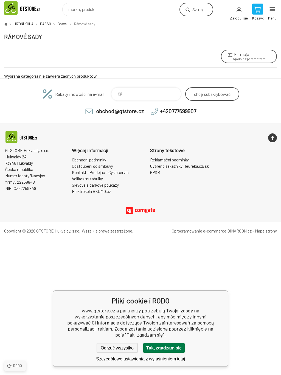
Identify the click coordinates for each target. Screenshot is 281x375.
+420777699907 (178, 111)
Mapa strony (266, 230)
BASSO (45, 24)
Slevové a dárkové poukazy (95, 185)
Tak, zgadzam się (164, 348)
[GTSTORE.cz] (5, 24)
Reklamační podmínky (169, 159)
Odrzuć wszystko (117, 348)
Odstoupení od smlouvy (92, 166)
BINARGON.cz (239, 230)
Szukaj (197, 9)
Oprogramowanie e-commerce (199, 230)
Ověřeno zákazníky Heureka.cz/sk (179, 166)
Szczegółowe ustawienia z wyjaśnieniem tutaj (140, 359)
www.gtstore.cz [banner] (28, 8)
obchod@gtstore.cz (120, 111)
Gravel (63, 24)
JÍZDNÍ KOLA (23, 24)
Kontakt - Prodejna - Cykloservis (100, 172)
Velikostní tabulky (87, 178)
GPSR (155, 172)
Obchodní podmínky (89, 159)
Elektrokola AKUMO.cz (91, 191)
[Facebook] (272, 137)
